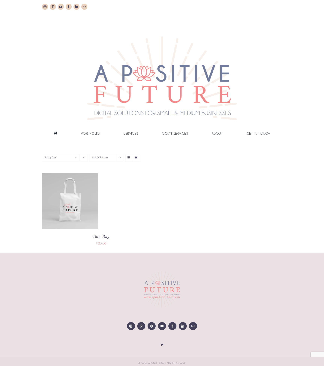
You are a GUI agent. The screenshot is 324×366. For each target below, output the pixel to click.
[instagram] (45, 7)
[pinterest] (53, 7)
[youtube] (61, 7)
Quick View (82, 201)
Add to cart (59, 201)
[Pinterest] (141, 326)
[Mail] (193, 326)
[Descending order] (84, 157)
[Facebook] (172, 326)
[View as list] (136, 157)
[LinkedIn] (183, 326)
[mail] (84, 7)
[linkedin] (77, 7)
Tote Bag (101, 236)
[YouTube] (162, 326)
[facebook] (69, 7)
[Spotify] (152, 326)
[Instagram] (131, 326)
